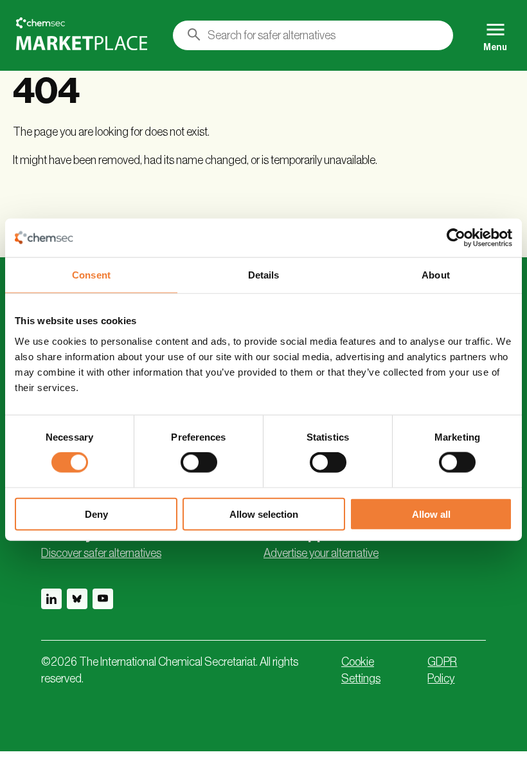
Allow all (431, 513)
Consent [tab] (91, 275)
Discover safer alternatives (101, 553)
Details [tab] (264, 275)
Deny (96, 513)
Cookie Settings (360, 670)
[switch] (199, 462)
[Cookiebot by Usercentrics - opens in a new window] (456, 238)
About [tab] (436, 275)
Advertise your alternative (321, 553)
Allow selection (263, 513)
